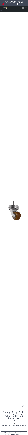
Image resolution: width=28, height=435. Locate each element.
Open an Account (23, 4)
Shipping (11, 425)
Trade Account (12, 4)
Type (14, 430)
